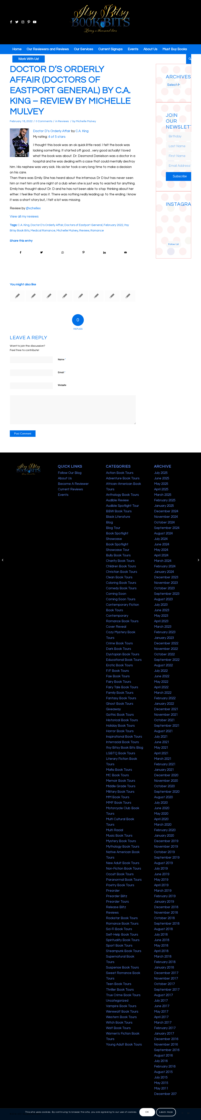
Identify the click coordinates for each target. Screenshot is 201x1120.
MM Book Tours (117, 797)
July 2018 (161, 934)
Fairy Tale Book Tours (122, 687)
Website (62, 385)
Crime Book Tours (119, 643)
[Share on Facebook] (20, 252)
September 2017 (166, 989)
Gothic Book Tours (120, 714)
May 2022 (161, 682)
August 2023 (163, 599)
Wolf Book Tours (118, 1028)
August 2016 (163, 1055)
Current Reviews (70, 489)
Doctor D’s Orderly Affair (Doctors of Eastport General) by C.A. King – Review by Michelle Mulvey (70, 90)
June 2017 (161, 1006)
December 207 (165, 1094)
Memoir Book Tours (120, 781)
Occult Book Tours (120, 874)
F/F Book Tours (117, 671)
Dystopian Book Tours (122, 654)
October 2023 (164, 588)
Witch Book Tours (119, 1022)
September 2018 (166, 923)
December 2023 (166, 577)
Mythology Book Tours (122, 846)
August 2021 (163, 731)
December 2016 (166, 1039)
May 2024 (161, 550)
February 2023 (164, 632)
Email (61, 372)
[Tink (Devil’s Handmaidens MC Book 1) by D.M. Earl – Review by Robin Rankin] (33, 296)
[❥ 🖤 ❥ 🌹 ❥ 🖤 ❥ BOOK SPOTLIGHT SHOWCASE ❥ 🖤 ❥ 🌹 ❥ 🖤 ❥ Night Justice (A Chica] (177, 212)
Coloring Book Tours (121, 583)
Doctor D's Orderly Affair (47, 225)
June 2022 (161, 676)
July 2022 (161, 671)
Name (62, 359)
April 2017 (161, 1017)
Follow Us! (173, 244)
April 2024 (161, 555)
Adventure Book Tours (123, 478)
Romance (97, 230)
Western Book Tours (121, 1017)
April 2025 (161, 489)
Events (63, 495)
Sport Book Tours (119, 945)
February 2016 (164, 1066)
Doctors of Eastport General (83, 225)
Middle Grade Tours (120, 786)
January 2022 (164, 704)
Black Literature (118, 517)
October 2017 (164, 984)
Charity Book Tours (120, 561)
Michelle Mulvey (86, 121)
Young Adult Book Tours (124, 1044)
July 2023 (161, 605)
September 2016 (166, 1050)
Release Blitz (116, 907)
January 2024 (164, 572)
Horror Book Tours (120, 731)
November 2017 (166, 978)
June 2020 (161, 808)
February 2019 (164, 896)
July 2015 (161, 1077)
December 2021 (166, 709)
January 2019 (164, 901)
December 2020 (166, 775)
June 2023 (161, 610)
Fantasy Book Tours (121, 698)
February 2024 (164, 566)
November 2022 (166, 649)
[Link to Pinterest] (29, 22)
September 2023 (166, 594)
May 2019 (161, 879)
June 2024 (161, 544)
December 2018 (166, 907)
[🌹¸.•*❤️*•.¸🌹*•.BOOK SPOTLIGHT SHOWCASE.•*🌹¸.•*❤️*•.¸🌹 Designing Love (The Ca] (169, 236)
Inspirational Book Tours (124, 736)
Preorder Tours (117, 901)
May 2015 (161, 1083)
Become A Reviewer (73, 484)
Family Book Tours (119, 693)
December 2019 (166, 841)
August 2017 (163, 995)
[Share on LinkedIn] (104, 252)
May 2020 (161, 813)
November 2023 (166, 583)
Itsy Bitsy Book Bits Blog (124, 747)
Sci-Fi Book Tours (119, 929)
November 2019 (166, 846)
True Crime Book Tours (123, 995)
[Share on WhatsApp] (62, 252)
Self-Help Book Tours (122, 934)
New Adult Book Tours (122, 863)
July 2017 (161, 1000)
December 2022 (166, 643)
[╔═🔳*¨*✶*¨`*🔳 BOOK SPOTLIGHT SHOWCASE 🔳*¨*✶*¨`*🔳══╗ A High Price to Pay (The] (169, 220)
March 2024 (162, 561)
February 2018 (164, 962)
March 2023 (162, 626)
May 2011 (161, 1088)
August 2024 (163, 533)
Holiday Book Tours (120, 725)
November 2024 (166, 517)
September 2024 (166, 528)
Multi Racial (114, 830)
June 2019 (161, 874)
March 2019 (162, 890)
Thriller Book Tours (120, 989)
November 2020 (166, 781)
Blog (109, 522)
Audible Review (117, 500)
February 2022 (113, 225)
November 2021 (166, 714)
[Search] (188, 59)
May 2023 (161, 616)
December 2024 (166, 511)
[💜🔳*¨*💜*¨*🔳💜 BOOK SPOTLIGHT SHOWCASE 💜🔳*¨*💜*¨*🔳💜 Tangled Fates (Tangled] (177, 228)
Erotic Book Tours (119, 665)
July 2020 (161, 802)
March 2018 (162, 956)
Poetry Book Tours (120, 885)
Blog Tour (113, 528)
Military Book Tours (120, 792)
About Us (65, 478)
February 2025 (164, 500)
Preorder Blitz (116, 896)
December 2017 (166, 973)
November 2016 (166, 1044)
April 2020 (161, 819)
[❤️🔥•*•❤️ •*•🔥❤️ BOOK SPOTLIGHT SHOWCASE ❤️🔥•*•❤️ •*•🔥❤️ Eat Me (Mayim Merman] (177, 236)
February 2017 (164, 1028)
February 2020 (164, 830)
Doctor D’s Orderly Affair (51, 131)
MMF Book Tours (118, 802)
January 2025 (164, 506)
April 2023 (161, 621)
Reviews (63, 121)
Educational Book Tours (124, 660)
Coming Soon (116, 594)
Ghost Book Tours (119, 704)
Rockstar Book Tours (122, 918)
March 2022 (162, 693)
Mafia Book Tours (119, 770)
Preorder (113, 890)
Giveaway (113, 709)
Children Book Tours (121, 566)
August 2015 (163, 1072)
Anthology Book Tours (122, 495)
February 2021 (164, 764)
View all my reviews (24, 216)
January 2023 (164, 638)
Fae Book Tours (118, 676)
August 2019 (163, 863)
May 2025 (161, 484)
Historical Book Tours (122, 720)
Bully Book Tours (118, 555)
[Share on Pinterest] (83, 252)
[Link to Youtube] (34, 22)
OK (147, 1112)
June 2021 (161, 742)
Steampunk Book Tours (123, 951)
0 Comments (44, 121)
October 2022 (164, 654)
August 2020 (163, 797)
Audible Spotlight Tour (122, 506)
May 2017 (161, 1011)
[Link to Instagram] (23, 22)
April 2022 (161, 687)
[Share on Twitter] (41, 252)
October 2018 (164, 918)
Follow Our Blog (69, 473)
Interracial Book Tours (122, 742)
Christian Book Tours (121, 572)
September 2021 (166, 725)
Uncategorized (117, 1000)
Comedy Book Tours (121, 588)
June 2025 (161, 478)
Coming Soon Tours (120, 599)
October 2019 (164, 852)
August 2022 (163, 665)
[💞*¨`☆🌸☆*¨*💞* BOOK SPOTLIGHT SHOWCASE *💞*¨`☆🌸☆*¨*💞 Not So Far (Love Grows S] (169, 228)
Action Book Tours (119, 473)
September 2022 (166, 660)
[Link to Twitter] (17, 22)
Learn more (166, 1112)
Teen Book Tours (118, 984)
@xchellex (33, 208)
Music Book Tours (119, 835)
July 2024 (161, 539)
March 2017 (162, 1022)
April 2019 (161, 885)
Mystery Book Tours (121, 841)
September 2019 (166, 857)
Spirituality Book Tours (123, 940)
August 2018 (163, 929)
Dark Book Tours (118, 649)
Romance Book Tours (122, 923)
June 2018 (161, 940)
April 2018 (161, 951)
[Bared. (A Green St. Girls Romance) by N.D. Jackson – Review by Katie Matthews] (112, 296)
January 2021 (164, 770)
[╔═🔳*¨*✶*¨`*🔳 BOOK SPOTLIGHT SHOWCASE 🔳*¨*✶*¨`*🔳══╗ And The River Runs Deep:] (169, 212)
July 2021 (161, 736)
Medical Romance (43, 230)
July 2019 (161, 868)
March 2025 (162, 495)
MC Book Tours (117, 775)
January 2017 (164, 1033)
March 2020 (162, 824)
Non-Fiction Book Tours (123, 868)
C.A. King (82, 131)
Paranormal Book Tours (124, 879)
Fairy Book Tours (118, 682)
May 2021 (161, 747)
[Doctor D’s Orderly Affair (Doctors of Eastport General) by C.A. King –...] (3, 560)
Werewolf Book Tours (122, 1011)
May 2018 (161, 945)
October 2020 (164, 786)
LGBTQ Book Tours (120, 753)
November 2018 (166, 912)
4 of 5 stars (57, 137)
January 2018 (164, 967)
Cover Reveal (116, 626)
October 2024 (164, 522)
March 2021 (162, 759)
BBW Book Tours (119, 511)
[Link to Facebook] (11, 22)
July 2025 (161, 473)
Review (84, 230)
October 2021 (164, 720)
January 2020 (164, 835)
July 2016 (161, 1061)
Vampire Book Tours (121, 1006)
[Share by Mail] (125, 252)
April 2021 (161, 753)
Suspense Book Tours (122, 967)
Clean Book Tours (119, 577)
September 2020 (166, 792)
